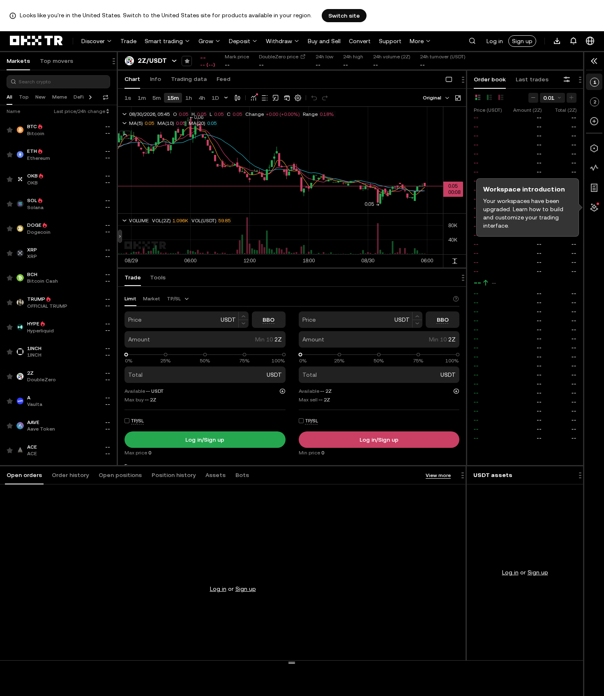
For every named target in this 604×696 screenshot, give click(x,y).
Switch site (344, 15)
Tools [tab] (158, 277)
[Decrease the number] (243, 324)
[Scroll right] (90, 97)
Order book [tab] (490, 79)
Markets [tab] (18, 61)
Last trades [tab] (532, 79)
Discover (93, 41)
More (417, 41)
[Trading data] (594, 168)
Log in (494, 41)
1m (142, 97)
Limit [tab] (130, 299)
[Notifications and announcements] (573, 41)
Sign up (522, 41)
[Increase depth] (571, 98)
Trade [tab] (132, 277)
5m (156, 97)
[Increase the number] (243, 316)
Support (390, 41)
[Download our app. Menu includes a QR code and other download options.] (557, 41)
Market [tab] (151, 299)
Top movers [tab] (56, 61)
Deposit (239, 41)
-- (477, 283)
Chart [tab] (132, 79)
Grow (205, 41)
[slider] (126, 355)
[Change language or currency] (590, 41)
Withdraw (279, 41)
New (40, 96)
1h (188, 97)
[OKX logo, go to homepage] (36, 41)
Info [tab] (155, 79)
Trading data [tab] (189, 79)
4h (201, 97)
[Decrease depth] (533, 98)
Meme (59, 96)
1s (127, 97)
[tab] (24, 475)
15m (173, 97)
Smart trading (164, 41)
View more (438, 475)
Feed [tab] (224, 79)
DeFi (79, 96)
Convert (360, 41)
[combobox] (436, 97)
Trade (128, 41)
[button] (472, 41)
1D (215, 97)
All (9, 96)
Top (24, 96)
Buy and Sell (324, 41)
